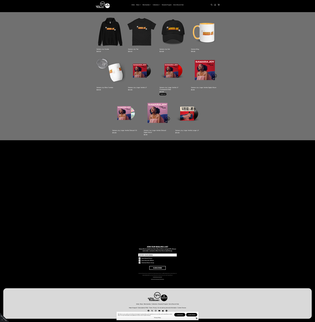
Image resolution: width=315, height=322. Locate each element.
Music (141, 304)
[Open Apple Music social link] (163, 310)
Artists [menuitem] (133, 4)
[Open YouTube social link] (159, 310)
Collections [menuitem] (156, 4)
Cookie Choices (181, 307)
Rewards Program (163, 304)
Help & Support (133, 307)
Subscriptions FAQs (143, 307)
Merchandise (147, 304)
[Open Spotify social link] (166, 310)
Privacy (155, 307)
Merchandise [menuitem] (146, 4)
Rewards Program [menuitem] (167, 4)
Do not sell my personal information (167, 307)
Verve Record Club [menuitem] (178, 4)
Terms (150, 307)
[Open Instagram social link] (156, 310)
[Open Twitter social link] (152, 310)
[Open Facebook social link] (148, 310)
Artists (137, 304)
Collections (155, 304)
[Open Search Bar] (211, 5)
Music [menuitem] (137, 4)
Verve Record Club (173, 304)
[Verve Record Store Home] (102, 5)
